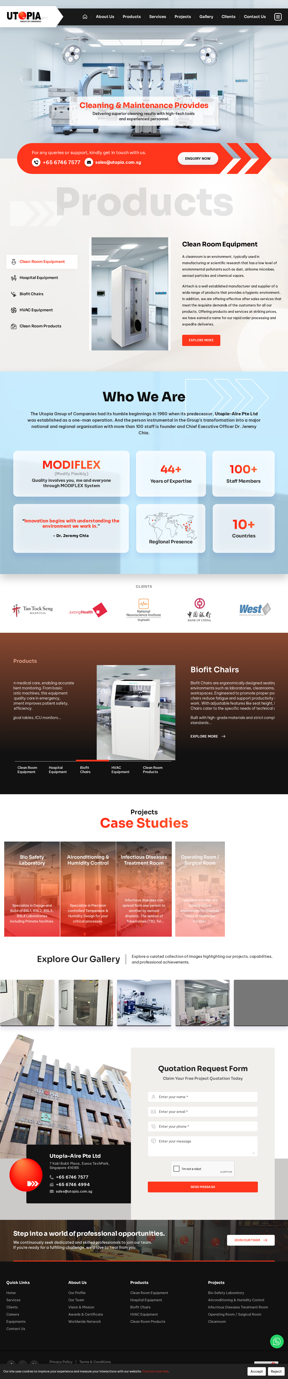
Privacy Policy (61, 1362)
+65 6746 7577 (61, 162)
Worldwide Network (84, 1321)
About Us (105, 16)
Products (132, 16)
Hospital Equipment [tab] (39, 277)
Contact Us (255, 16)
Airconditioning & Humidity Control (236, 1300)
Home (11, 1293)
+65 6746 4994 (73, 1184)
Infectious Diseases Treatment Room (238, 1307)
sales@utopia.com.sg (118, 162)
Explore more (77, 736)
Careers (12, 1314)
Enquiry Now (198, 158)
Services (157, 16)
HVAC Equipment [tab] (36, 310)
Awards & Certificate (85, 1314)
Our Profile (77, 1293)
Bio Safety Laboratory (226, 1293)
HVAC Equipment (144, 1314)
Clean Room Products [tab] (40, 326)
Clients (229, 16)
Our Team (76, 1300)
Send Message (203, 1187)
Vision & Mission (81, 1307)
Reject (276, 1371)
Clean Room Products (147, 1321)
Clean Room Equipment (149, 1293)
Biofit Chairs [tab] (31, 294)
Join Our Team (247, 1240)
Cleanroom (217, 1321)
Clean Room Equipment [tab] (42, 261)
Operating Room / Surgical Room (234, 1314)
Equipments (16, 1321)
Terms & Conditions (95, 1362)
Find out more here (155, 1371)
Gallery (206, 16)
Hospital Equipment (146, 1300)
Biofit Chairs (140, 1307)
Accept (256, 1371)
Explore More (201, 340)
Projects (183, 16)
